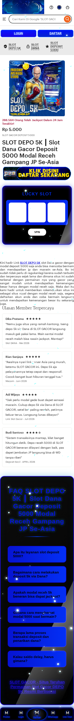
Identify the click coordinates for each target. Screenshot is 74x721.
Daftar (37, 717)
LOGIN (18, 33)
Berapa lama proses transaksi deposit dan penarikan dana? (31, 637)
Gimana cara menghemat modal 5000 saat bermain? (35, 614)
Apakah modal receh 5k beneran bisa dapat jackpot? (36, 594)
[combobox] (36, 19)
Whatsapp (53, 716)
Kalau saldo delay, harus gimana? (33, 659)
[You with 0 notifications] (59, 7)
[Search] (67, 19)
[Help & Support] (51, 7)
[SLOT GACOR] (23, 13)
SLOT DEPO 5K (30, 262)
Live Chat (67, 716)
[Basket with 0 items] (67, 7)
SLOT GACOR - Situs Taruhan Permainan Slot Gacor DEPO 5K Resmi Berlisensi (37, 687)
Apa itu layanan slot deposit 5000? (36, 554)
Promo (6, 716)
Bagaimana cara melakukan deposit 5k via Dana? (36, 574)
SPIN (37, 232)
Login (21, 716)
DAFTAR (56, 33)
